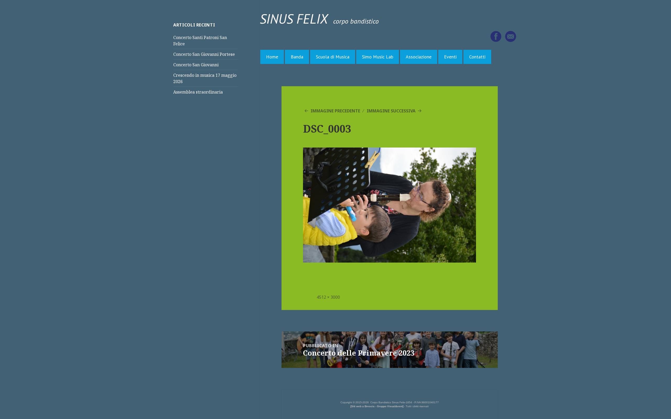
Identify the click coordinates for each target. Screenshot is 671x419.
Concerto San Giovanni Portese (204, 54)
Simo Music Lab (377, 57)
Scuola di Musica (332, 57)
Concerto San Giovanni (196, 65)
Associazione (418, 57)
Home (272, 57)
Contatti (477, 57)
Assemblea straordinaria (198, 92)
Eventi (450, 57)
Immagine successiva (391, 111)
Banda (297, 57)
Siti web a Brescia (363, 406)
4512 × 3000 (328, 297)
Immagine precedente (335, 111)
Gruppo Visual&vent (390, 406)
